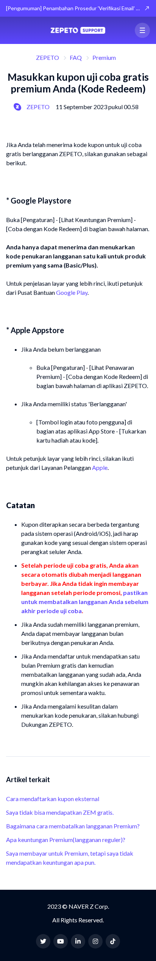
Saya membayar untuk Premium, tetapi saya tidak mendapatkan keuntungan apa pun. (69, 858)
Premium (104, 57)
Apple (100, 467)
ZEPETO (47, 57)
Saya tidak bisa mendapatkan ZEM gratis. (60, 812)
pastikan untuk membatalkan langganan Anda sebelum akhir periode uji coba (84, 601)
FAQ (76, 57)
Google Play (71, 292)
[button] (142, 30)
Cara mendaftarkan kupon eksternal (52, 798)
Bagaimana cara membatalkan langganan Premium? (73, 826)
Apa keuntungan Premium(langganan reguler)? (65, 839)
